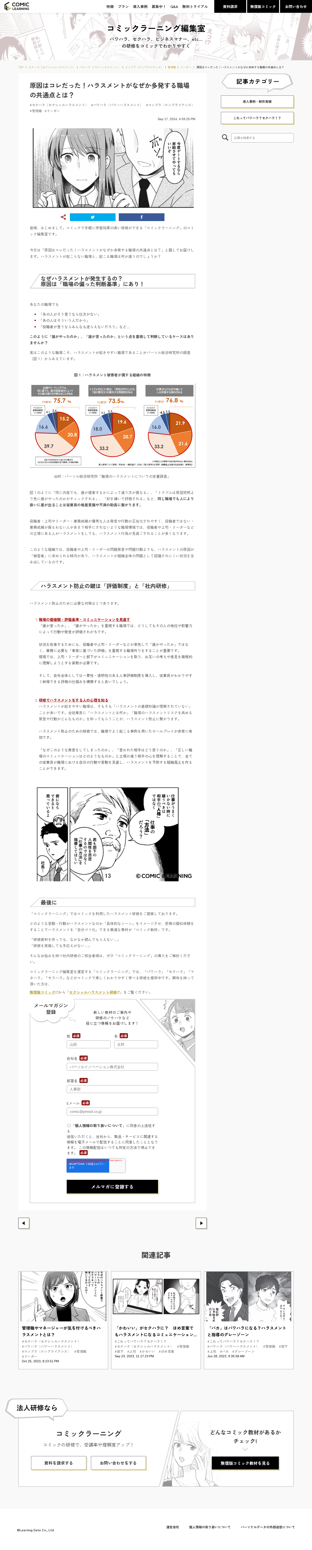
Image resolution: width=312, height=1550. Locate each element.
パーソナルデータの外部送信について (268, 1527)
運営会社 (172, 1527)
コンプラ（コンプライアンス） (144, 67)
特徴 (110, 6)
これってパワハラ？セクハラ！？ (257, 118)
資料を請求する (58, 1463)
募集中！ (159, 6)
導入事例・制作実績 (257, 101)
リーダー (185, 67)
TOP (20, 67)
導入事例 (140, 6)
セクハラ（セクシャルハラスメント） (52, 67)
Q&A (174, 6)
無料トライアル (195, 6)
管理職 (172, 67)
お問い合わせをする (118, 1463)
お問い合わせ (296, 6)
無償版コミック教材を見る (245, 1463)
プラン (123, 6)
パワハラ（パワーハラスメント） (100, 67)
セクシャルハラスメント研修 (93, 992)
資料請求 (230, 6)
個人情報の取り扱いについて (98, 1125)
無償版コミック (263, 6)
